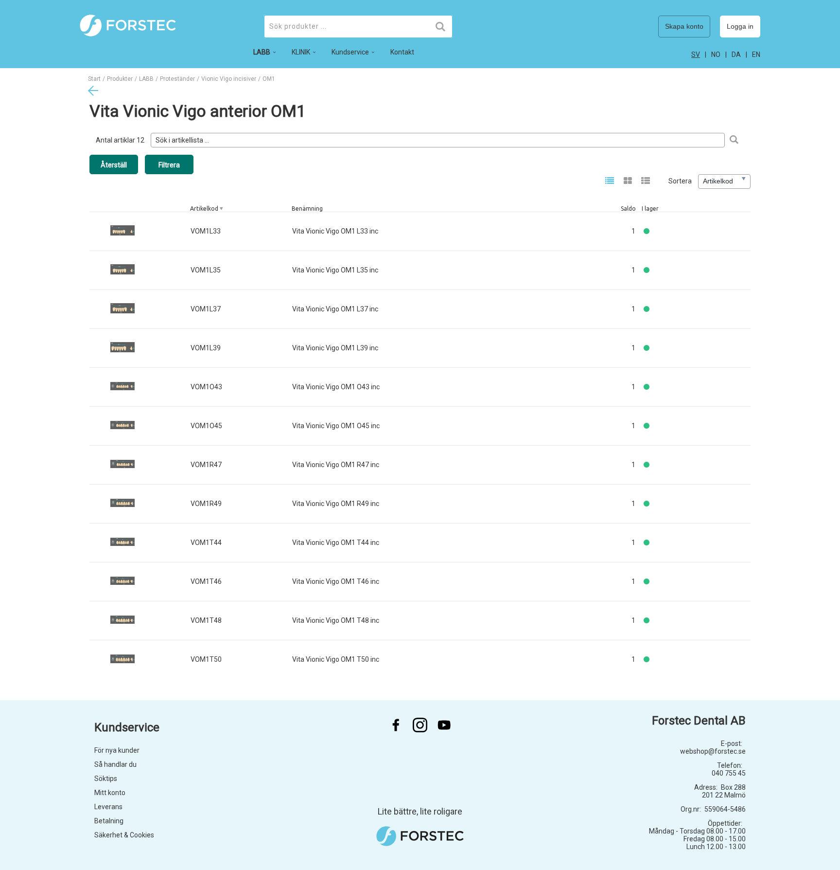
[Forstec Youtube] (444, 725)
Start (94, 78)
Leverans (108, 807)
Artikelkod (204, 208)
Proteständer (177, 78)
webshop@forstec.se (713, 751)
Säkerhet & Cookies (124, 835)
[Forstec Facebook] (396, 725)
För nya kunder (117, 750)
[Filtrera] (734, 140)
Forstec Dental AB (699, 720)
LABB (146, 78)
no (715, 54)
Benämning (307, 208)
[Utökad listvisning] (646, 181)
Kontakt (402, 52)
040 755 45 (729, 773)
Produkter (120, 78)
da (736, 54)
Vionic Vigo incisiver (228, 78)
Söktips (105, 778)
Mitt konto (109, 793)
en (756, 54)
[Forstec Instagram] (420, 725)
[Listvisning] (610, 181)
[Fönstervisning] (628, 181)
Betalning (108, 821)
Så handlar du (115, 764)
